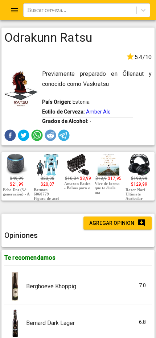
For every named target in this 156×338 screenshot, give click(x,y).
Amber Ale (98, 112)
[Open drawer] (14, 10)
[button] (10, 135)
